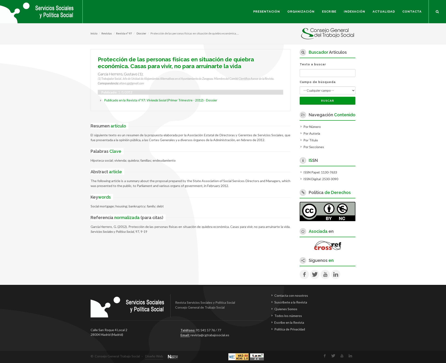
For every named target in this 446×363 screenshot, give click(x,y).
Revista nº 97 (124, 33)
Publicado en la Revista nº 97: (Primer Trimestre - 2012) (153, 100)
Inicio (94, 33)
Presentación (266, 11)
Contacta (412, 11)
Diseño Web (154, 356)
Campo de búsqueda (318, 82)
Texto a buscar (313, 64)
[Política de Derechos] (327, 211)
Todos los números (288, 316)
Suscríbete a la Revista (290, 302)
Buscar (327, 100)
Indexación (354, 11)
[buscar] (437, 11)
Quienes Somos (285, 309)
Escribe (329, 11)
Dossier (141, 33)
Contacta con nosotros (291, 295)
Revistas (107, 33)
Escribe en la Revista (289, 322)
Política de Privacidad (289, 329)
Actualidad (384, 11)
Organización (301, 11)
